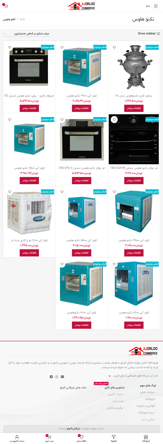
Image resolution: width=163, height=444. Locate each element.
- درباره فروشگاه (147, 413)
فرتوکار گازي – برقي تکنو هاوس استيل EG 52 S (29, 98)
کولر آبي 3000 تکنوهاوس (81, 313)
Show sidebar (147, 33)
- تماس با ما (149, 420)
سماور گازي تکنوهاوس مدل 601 (133, 96)
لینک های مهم (148, 385)
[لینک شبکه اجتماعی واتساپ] (56, 377)
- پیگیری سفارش (115, 408)
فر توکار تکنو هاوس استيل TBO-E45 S (81, 168)
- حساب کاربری (116, 394)
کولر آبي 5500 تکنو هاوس (81, 240)
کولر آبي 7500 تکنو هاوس (29, 168)
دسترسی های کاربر (109, 387)
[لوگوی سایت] (81, 6)
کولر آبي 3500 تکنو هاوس (133, 240)
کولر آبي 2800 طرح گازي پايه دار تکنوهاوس (29, 242)
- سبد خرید (118, 401)
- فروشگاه (150, 399)
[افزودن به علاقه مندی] (114, 47)
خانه (22, 19)
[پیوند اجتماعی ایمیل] (62, 377)
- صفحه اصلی (148, 392)
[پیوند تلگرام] (51, 377)
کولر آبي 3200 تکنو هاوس (81, 96)
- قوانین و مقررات (146, 406)
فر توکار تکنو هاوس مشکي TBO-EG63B (133, 168)
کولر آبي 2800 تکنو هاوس (134, 313)
